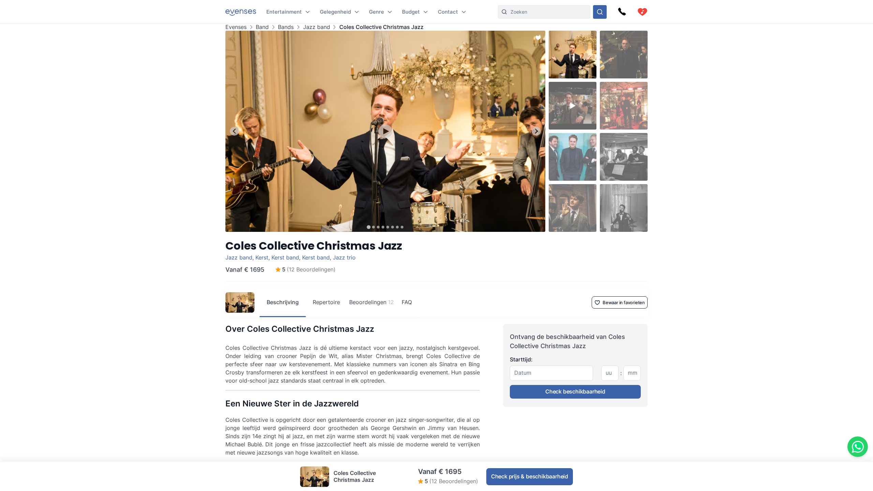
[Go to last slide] (234, 131)
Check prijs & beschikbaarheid (529, 476)
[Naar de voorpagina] (240, 12)
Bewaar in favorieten (624, 302)
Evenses (236, 27)
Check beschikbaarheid (575, 391)
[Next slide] (536, 131)
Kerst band (285, 257)
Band (262, 27)
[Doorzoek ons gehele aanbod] (600, 12)
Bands (286, 27)
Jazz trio (344, 257)
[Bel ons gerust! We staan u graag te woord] (622, 12)
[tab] (368, 227)
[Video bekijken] (385, 131)
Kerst (261, 257)
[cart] (642, 12)
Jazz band (316, 27)
